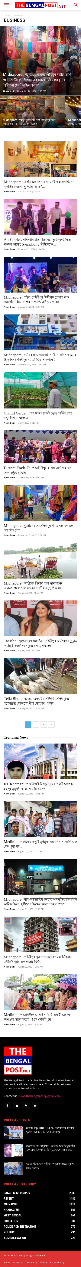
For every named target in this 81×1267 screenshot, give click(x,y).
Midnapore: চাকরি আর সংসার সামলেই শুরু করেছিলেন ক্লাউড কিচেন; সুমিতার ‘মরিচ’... (39, 184)
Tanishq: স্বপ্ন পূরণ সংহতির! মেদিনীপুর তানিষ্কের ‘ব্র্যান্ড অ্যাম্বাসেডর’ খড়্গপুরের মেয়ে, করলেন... (40, 643)
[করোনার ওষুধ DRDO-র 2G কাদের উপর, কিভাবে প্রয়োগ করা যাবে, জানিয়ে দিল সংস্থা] (13, 1132)
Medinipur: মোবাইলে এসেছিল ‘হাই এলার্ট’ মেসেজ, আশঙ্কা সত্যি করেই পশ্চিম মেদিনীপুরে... (38, 1017)
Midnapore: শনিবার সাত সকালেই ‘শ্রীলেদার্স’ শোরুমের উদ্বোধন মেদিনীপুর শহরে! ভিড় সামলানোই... (40, 357)
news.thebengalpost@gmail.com (40, 1096)
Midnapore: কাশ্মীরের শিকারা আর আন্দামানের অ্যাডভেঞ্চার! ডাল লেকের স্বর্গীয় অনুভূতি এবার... (34, 585)
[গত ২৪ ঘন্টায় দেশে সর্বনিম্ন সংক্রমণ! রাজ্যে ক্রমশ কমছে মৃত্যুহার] (13, 1168)
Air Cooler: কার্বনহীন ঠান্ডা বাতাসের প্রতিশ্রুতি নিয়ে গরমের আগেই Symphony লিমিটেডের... (37, 241)
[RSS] (26, 1105)
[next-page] (51, 724)
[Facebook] (7, 1105)
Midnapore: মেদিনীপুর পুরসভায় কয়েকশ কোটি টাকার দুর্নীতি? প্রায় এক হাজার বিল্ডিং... (37, 959)
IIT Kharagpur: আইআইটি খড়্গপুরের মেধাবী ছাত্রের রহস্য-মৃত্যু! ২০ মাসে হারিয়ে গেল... (38, 786)
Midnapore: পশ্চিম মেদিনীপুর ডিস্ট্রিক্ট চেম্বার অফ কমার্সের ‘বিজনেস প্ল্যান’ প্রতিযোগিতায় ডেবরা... (36, 299)
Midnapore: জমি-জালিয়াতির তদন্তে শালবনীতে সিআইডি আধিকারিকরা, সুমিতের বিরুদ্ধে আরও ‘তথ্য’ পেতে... (40, 901)
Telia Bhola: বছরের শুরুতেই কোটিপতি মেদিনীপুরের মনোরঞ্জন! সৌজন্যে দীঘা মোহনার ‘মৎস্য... (36, 701)
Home (7, 14)
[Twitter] (35, 1105)
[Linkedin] (16, 1105)
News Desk (9, 91)
